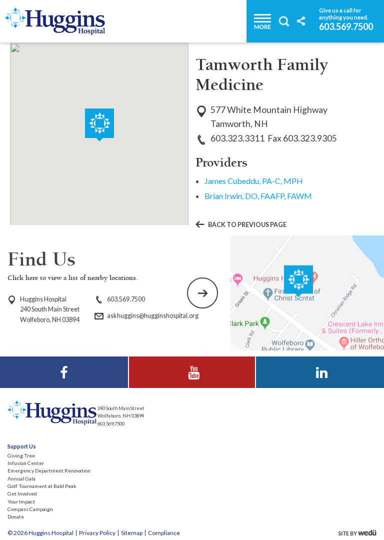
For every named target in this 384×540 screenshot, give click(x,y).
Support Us (22, 447)
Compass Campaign (30, 509)
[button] (99, 125)
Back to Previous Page (247, 225)
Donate (16, 517)
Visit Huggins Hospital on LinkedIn (320, 363)
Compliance (164, 532)
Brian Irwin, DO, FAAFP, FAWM (258, 195)
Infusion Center (26, 463)
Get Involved (22, 493)
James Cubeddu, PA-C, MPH (253, 181)
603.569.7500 (346, 26)
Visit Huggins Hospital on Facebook (64, 363)
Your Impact (21, 501)
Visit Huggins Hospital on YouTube (192, 363)
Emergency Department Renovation (49, 471)
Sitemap (131, 532)
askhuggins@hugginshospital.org (152, 316)
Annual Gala (22, 479)
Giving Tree (21, 455)
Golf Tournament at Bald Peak (42, 486)
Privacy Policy (97, 532)
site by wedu (360, 532)
